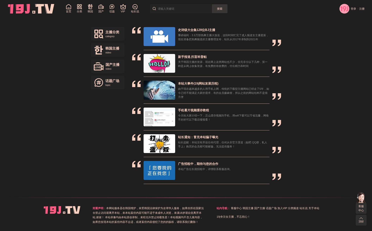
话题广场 (271, 208)
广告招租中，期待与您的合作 (198, 163)
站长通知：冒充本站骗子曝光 (198, 137)
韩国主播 (248, 208)
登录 (353, 8)
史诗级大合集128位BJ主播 (196, 30)
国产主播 (259, 208)
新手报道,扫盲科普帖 (192, 56)
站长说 (304, 208)
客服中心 (361, 208)
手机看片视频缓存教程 (193, 110)
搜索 (219, 8)
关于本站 (313, 208)
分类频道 (293, 208)
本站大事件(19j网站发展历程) (198, 83)
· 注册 (361, 8)
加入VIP (282, 208)
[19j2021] (31, 8)
